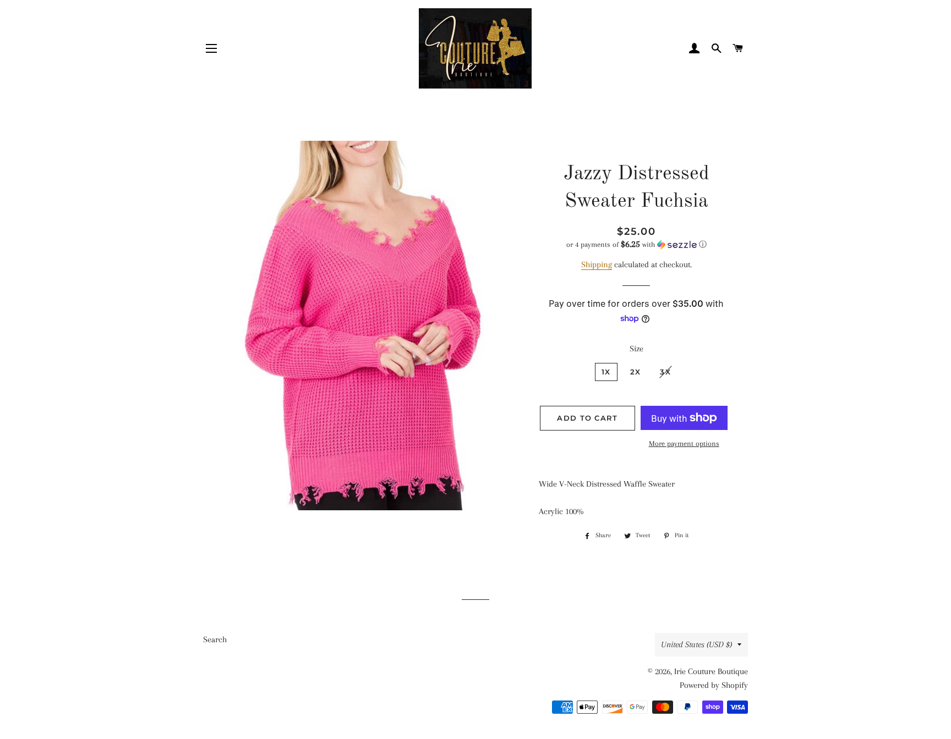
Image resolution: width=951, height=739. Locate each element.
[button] (636, 244)
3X (665, 371)
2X (635, 371)
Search (215, 639)
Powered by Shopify (714, 685)
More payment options (684, 443)
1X (606, 371)
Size (636, 349)
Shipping (596, 264)
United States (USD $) (696, 644)
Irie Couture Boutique (711, 671)
